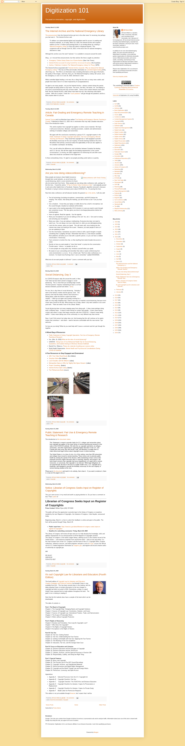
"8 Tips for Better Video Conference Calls (79, 185)
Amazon (72, 693)
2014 (116, 307)
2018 (116, 297)
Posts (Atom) (57, 708)
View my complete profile (120, 76)
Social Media (118, 202)
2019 (116, 295)
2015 (116, 305)
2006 (116, 328)
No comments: (71, 102)
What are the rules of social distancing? (74, 339)
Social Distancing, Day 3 (58, 274)
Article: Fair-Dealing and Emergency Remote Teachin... (126, 268)
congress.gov (77, 545)
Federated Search (119, 152)
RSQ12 (116, 195)
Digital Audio (118, 130)
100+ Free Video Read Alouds (58, 356)
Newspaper (117, 182)
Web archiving (118, 210)
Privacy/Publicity (119, 189)
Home (76, 705)
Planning (117, 187)
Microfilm (117, 173)
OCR (115, 184)
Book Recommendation (56, 699)
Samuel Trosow (50, 119)
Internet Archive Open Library (58, 368)
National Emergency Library (58, 46)
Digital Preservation (120, 141)
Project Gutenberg (54, 365)
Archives (116, 108)
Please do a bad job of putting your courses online (78, 346)
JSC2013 (117, 163)
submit (54, 497)
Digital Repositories (120, 143)
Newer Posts (49, 705)
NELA (116, 176)
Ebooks (116, 147)
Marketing (117, 169)
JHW (51, 423)
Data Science (118, 123)
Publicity (116, 193)
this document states (63, 439)
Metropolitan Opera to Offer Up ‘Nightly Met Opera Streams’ (67, 363)
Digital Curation (119, 132)
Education (117, 149)
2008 (116, 322)
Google (116, 154)
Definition (117, 125)
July (117, 251)
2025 (116, 224)
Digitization (117, 145)
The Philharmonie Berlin (56, 370)
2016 (116, 302)
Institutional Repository (121, 158)
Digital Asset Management (122, 128)
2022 (116, 232)
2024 (116, 227)
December (119, 239)
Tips (51, 266)
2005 (116, 330)
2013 (116, 310)
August (118, 249)
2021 (116, 234)
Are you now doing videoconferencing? (65, 173)
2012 (116, 312)
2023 (116, 229)
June (117, 254)
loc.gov (91, 543)
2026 (116, 222)
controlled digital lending (94, 70)
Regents (116, 197)
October (118, 244)
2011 (116, 315)
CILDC (116, 115)
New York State (118, 180)
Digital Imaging (118, 134)
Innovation (117, 156)
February (119, 289)
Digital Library (118, 136)
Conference (117, 117)
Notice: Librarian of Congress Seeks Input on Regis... (126, 281)
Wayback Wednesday (120, 208)
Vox (71, 286)
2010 (116, 317)
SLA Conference (119, 200)
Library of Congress (120, 167)
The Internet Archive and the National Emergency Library (74, 31)
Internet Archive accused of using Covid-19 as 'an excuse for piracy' (70, 63)
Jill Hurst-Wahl (128, 30)
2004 (116, 332)
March (118, 261)
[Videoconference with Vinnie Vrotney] (93, 177)
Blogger (96, 732)
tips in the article (90, 193)
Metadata (117, 171)
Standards (117, 204)
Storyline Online (54, 358)
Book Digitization (54, 104)
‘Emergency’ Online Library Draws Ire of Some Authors (66, 60)
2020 (116, 237)
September (119, 246)
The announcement (51, 35)
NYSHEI (116, 178)
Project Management (120, 191)
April (117, 259)
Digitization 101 (67, 10)
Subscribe (116, 95)
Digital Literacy (118, 138)
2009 (116, 320)
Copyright (62, 104)
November (119, 241)
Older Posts (102, 705)
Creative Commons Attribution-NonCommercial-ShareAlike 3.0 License (127, 87)
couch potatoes (75, 93)
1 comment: (70, 264)
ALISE (116, 106)
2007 (116, 325)
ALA (115, 104)
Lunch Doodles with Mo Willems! (59, 361)
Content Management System (123, 119)
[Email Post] (77, 102)
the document (58, 471)
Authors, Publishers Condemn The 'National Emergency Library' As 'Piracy (72, 65)
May (117, 256)
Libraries (117, 165)
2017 (116, 300)
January (118, 292)
